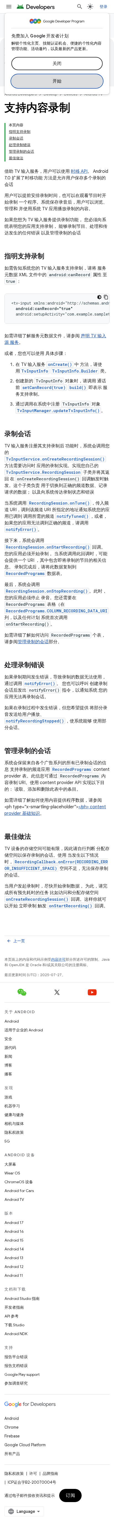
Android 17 (14, 1222)
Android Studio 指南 (22, 1298)
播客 (8, 1074)
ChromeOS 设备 (18, 1181)
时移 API (79, 171)
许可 (33, 1473)
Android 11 (13, 1275)
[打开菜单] (8, 6)
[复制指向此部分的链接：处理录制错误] (49, 665)
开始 (57, 81)
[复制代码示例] (106, 297)
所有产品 (12, 1453)
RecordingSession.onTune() (59, 503)
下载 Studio (14, 1324)
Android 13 (13, 1257)
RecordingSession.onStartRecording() (48, 547)
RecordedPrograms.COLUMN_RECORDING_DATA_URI (56, 610)
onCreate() (60, 364)
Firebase (12, 1436)
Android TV (93, 94)
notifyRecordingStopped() (35, 721)
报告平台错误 (16, 1356)
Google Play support (22, 1374)
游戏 (8, 1097)
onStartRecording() (70, 905)
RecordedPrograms (25, 573)
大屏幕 (10, 1164)
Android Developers (20, 94)
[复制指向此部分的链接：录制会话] (36, 434)
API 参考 (11, 1316)
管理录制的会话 (33, 642)
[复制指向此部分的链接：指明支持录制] (49, 256)
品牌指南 (50, 1473)
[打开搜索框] (79, 6)
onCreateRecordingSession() (37, 899)
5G (7, 1141)
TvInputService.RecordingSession (43, 472)
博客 (8, 1065)
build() (77, 387)
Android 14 (14, 1249)
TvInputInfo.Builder (75, 371)
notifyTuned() (73, 516)
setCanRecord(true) (44, 387)
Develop (50, 94)
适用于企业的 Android (23, 1030)
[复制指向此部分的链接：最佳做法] (36, 837)
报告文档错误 (16, 1365)
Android (11, 1021)
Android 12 (14, 1266)
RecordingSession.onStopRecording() (47, 591)
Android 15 (14, 1240)
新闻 (8, 1056)
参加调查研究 (16, 1383)
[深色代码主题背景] (99, 297)
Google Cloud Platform (25, 1444)
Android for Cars (19, 1190)
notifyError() (21, 529)
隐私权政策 (14, 1132)
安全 (8, 1038)
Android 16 (14, 1231)
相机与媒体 (14, 1123)
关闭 (57, 63)
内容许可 (58, 959)
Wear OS (12, 1173)
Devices (70, 94)
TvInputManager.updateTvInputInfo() (58, 410)
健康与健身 (14, 1114)
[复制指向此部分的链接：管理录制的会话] (56, 751)
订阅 (70, 1495)
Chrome (11, 1427)
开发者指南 (14, 1307)
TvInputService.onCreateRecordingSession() (55, 459)
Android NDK (15, 1333)
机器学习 (12, 1105)
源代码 (10, 1047)
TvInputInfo (34, 371)
